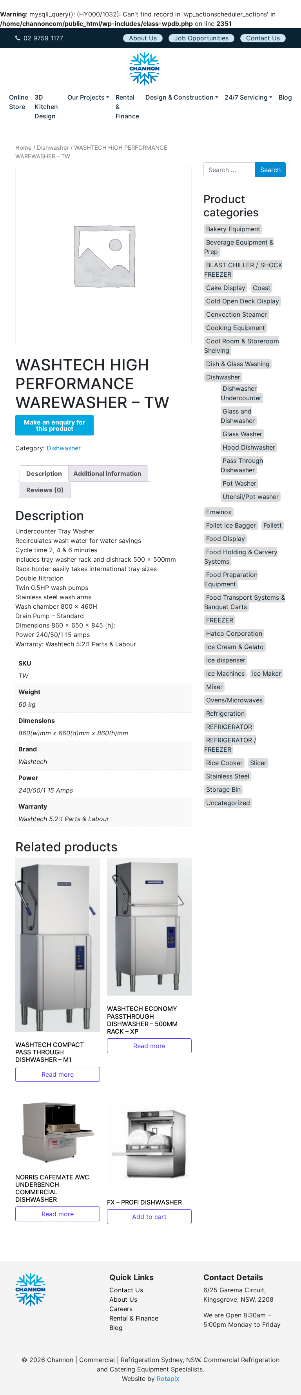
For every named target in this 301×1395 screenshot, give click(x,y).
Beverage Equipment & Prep (239, 247)
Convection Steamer (236, 314)
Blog (285, 97)
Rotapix (168, 1378)
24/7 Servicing (246, 97)
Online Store (18, 102)
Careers (120, 1309)
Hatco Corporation (234, 633)
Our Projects (86, 97)
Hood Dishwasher (249, 447)
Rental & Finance (127, 106)
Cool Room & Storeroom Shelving (241, 345)
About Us (143, 38)
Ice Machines (225, 673)
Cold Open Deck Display (242, 301)
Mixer (214, 687)
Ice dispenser (225, 660)
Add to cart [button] (149, 1217)
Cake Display (225, 288)
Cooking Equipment (235, 328)
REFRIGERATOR (229, 727)
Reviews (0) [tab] (45, 490)
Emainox (219, 512)
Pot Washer (239, 483)
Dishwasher (53, 147)
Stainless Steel (227, 776)
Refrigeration (225, 713)
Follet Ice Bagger (231, 525)
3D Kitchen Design (46, 106)
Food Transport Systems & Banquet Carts (244, 602)
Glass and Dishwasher (238, 415)
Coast (261, 288)
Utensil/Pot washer (251, 497)
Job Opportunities (201, 38)
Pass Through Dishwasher (242, 465)
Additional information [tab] (107, 473)
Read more (58, 1074)
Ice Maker (266, 673)
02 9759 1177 (43, 38)
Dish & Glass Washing (238, 364)
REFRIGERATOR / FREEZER (230, 744)
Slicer (258, 763)
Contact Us (263, 38)
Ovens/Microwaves (234, 700)
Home (23, 147)
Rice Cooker (224, 763)
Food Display (225, 538)
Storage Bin (223, 789)
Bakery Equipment (233, 229)
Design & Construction (179, 97)
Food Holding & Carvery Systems (240, 556)
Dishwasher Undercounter (241, 393)
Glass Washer (242, 434)
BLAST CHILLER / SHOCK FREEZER (243, 269)
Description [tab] (44, 473)
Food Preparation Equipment (230, 579)
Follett (272, 525)
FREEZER (219, 620)
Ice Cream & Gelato (235, 647)
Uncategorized (228, 803)
